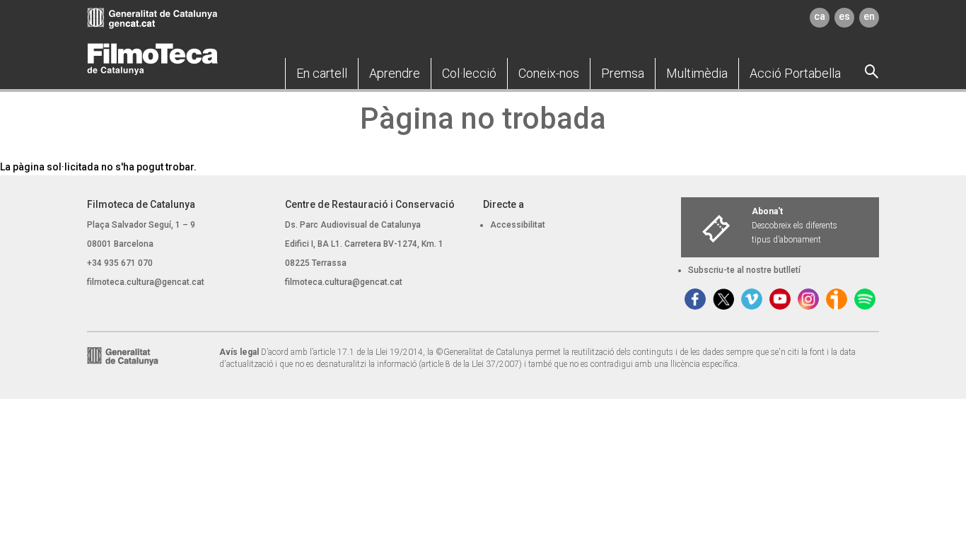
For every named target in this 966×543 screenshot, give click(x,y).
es (844, 16)
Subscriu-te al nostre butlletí (744, 270)
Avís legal (239, 352)
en (869, 16)
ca (819, 16)
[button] (322, 73)
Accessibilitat (517, 225)
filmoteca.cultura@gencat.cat (145, 282)
